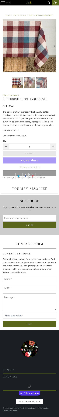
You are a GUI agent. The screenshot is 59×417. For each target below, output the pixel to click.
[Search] (48, 2)
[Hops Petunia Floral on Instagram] (29, 386)
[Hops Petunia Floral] (29, 2)
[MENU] (1, 2)
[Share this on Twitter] (18, 176)
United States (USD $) (29, 401)
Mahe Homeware (11, 95)
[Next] (54, 46)
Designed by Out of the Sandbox (37, 408)
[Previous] (5, 46)
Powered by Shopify (10, 411)
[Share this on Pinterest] (33, 176)
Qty (4, 141)
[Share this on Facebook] (25, 176)
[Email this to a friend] (40, 176)
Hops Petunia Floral (16, 408)
